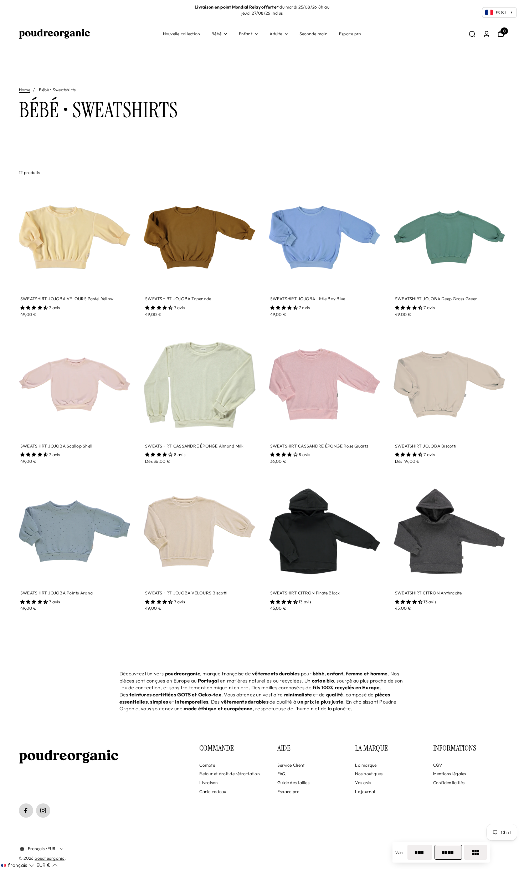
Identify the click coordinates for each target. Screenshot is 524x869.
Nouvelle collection (181, 33)
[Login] (486, 34)
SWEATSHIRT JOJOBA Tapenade (178, 298)
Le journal (365, 791)
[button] (17, 865)
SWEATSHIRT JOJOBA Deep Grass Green (436, 298)
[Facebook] (26, 810)
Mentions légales (449, 773)
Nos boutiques (368, 773)
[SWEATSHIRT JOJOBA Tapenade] (199, 237)
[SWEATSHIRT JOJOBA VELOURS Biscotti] (199, 531)
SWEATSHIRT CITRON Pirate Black (305, 592)
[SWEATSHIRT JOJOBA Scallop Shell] (74, 384)
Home (24, 89)
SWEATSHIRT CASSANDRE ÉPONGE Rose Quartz (319, 446)
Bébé (216, 33)
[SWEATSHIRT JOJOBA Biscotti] (449, 384)
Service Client (290, 765)
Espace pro (350, 33)
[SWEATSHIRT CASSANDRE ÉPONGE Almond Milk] (199, 384)
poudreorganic (49, 858)
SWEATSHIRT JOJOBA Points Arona (56, 592)
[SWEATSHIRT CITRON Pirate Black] (324, 531)
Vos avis (363, 782)
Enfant (245, 33)
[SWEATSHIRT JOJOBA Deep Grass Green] (449, 237)
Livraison (208, 782)
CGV (437, 765)
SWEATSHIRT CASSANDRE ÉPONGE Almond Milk (194, 446)
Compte (207, 765)
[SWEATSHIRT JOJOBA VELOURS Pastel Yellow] (74, 237)
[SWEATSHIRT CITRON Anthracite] (449, 531)
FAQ (281, 773)
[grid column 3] (419, 852)
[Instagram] (43, 810)
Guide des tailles (293, 782)
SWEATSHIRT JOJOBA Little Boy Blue (307, 298)
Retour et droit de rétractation (229, 773)
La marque (365, 765)
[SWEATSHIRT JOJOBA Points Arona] (74, 531)
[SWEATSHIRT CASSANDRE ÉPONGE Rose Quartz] (324, 384)
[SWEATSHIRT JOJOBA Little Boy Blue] (324, 237)
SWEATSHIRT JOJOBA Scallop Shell (56, 446)
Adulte (275, 33)
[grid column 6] (475, 852)
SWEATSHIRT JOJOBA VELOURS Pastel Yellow (66, 298)
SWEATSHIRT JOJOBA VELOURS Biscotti (186, 592)
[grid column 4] (448, 852)
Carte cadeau (212, 791)
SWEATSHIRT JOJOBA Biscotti (425, 446)
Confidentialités (449, 782)
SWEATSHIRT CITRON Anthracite (428, 592)
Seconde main (313, 33)
